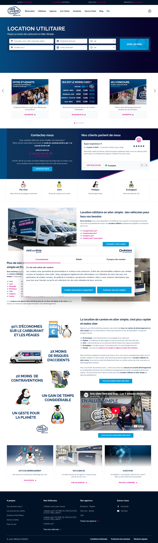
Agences (53, 11)
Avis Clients (65, 11)
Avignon (12, 294)
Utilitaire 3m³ (49, 524)
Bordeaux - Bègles (87, 506)
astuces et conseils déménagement (137, 368)
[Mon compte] (149, 11)
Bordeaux (13, 289)
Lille (11, 291)
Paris (11, 281)
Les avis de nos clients (16, 511)
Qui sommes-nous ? (15, 506)
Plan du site (11, 524)
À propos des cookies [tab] (116, 259)
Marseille (12, 286)
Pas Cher (23, 191)
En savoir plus (77, 115)
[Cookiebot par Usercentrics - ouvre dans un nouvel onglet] (121, 251)
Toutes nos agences (88, 521)
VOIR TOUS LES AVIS (94, 165)
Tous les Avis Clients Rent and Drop (115, 435)
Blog (101, 11)
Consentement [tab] (42, 259)
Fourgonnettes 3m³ (90, 231)
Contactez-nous (42, 169)
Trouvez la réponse (127, 482)
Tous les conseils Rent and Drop (115, 381)
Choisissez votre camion (116, 244)
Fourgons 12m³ (88, 236)
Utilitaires (42, 11)
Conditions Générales (98, 539)
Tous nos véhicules (51, 529)
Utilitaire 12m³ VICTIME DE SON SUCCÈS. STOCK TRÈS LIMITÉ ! (60, 512)
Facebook (124, 506)
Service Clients (13, 520)
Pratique (95, 191)
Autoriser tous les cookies (114, 290)
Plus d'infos (29, 480)
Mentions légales (141, 539)
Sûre (59, 191)
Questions (77, 11)
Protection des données (120, 539)
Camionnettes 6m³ (90, 233)
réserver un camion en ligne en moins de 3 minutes (118, 348)
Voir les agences (78, 482)
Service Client (90, 11)
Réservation (30, 11)
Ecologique (131, 191)
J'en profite (28, 115)
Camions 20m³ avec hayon (93, 238)
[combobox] (102, 41)
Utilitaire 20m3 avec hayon (54, 506)
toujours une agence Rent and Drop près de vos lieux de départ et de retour (39, 301)
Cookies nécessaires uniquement (78, 290)
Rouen (11, 296)
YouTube (124, 511)
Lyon (11, 284)
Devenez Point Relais (15, 515)
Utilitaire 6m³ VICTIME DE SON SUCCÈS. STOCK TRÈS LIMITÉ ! (60, 518)
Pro (108, 11)
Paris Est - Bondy (87, 511)
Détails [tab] (79, 259)
